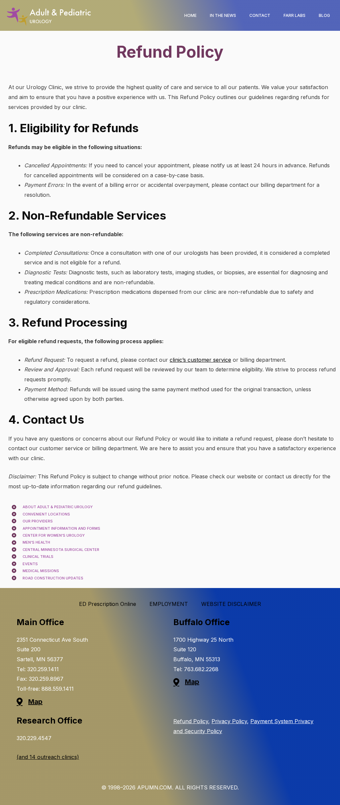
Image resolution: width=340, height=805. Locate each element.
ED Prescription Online (107, 604)
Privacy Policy (229, 721)
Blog (324, 15)
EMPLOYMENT (168, 604)
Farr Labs (294, 15)
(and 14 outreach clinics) (48, 757)
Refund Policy (190, 721)
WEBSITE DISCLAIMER (231, 604)
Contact (259, 15)
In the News (223, 15)
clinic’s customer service (200, 359)
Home (190, 15)
